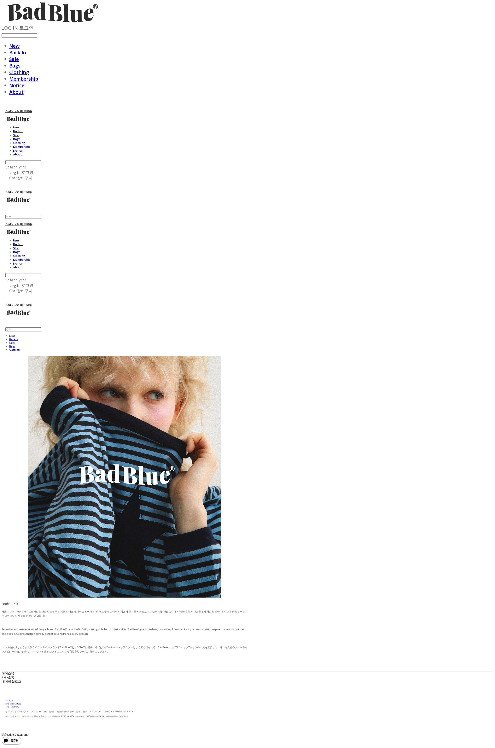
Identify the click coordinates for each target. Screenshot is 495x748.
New (14, 46)
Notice (16, 85)
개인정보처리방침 (13, 703)
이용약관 (9, 700)
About (16, 92)
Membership (23, 78)
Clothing (19, 72)
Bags (14, 65)
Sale (14, 59)
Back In (17, 52)
